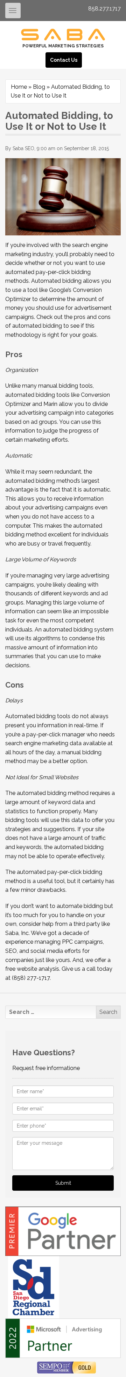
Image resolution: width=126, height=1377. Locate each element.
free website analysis (32, 968)
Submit (63, 1183)
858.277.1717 (104, 8)
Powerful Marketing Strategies (63, 46)
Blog (39, 86)
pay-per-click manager (55, 734)
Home (19, 86)
